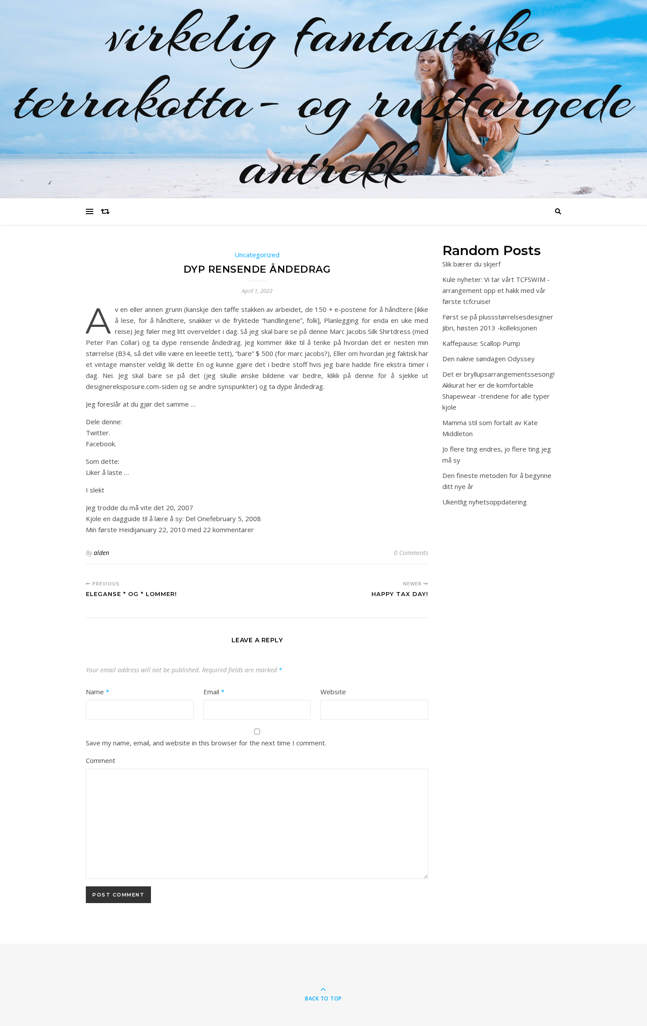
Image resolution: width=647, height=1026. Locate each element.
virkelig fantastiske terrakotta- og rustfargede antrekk (323, 99)
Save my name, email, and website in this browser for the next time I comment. (206, 742)
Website (333, 691)
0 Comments (411, 552)
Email (213, 691)
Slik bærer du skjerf (471, 263)
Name (97, 691)
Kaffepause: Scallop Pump (481, 343)
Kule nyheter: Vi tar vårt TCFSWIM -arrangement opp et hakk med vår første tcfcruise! (496, 290)
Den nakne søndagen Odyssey (488, 358)
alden (101, 552)
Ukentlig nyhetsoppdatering (484, 501)
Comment (100, 760)
